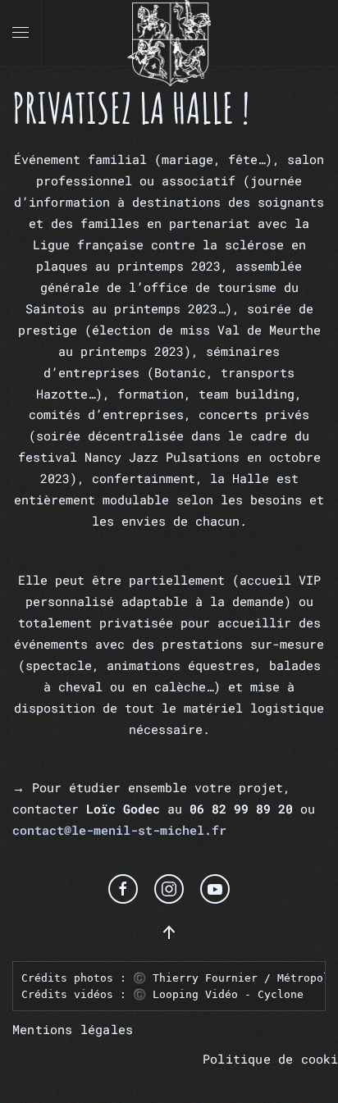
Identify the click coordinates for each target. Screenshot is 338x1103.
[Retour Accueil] (169, 33)
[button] (20, 33)
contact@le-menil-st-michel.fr (119, 830)
